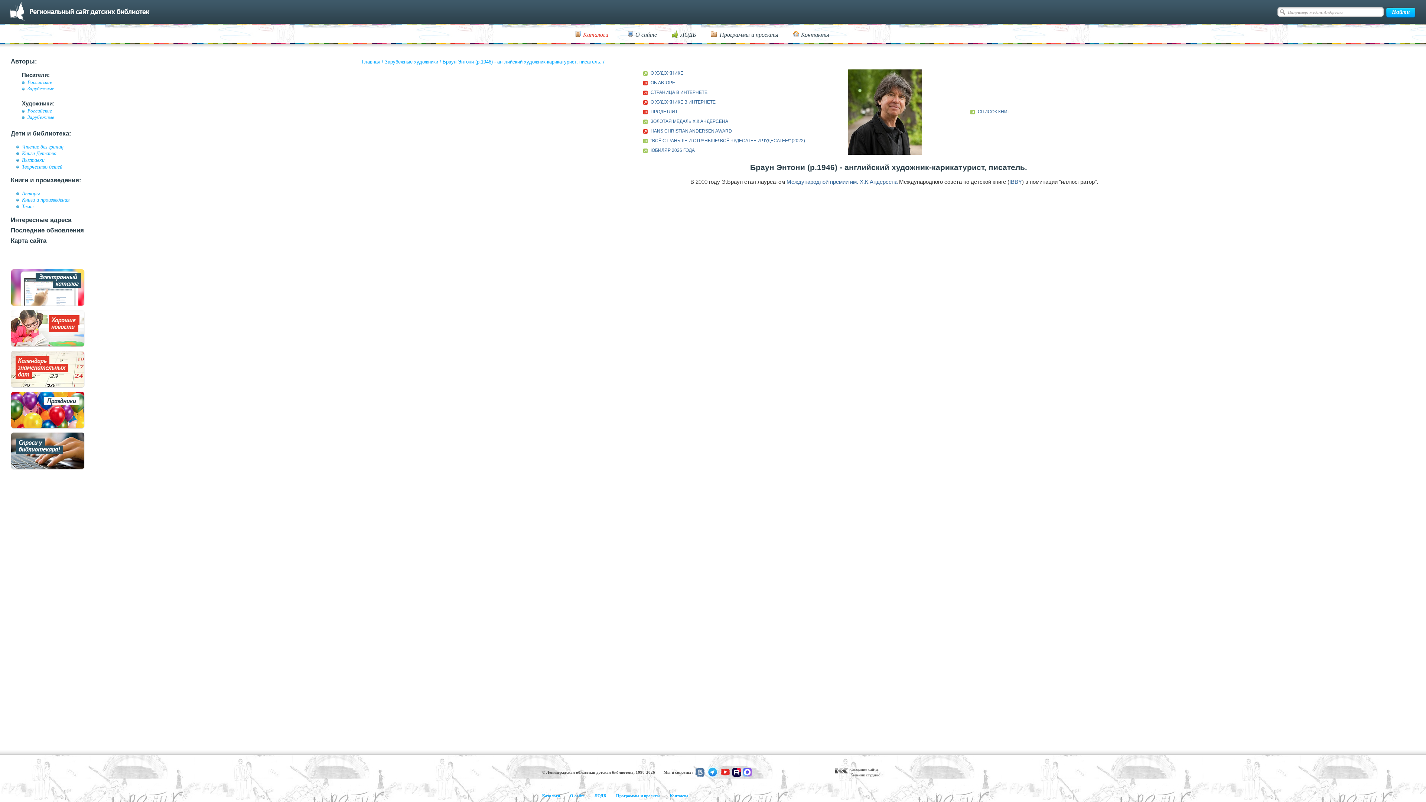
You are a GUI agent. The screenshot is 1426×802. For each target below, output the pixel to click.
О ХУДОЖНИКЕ (667, 73)
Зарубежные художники (411, 62)
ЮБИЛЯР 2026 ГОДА (673, 150)
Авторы (31, 193)
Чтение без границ (43, 147)
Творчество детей (42, 167)
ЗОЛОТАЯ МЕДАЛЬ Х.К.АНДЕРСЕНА (689, 121)
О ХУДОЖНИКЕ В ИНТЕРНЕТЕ (683, 102)
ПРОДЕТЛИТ (664, 111)
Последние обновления (47, 230)
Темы (27, 206)
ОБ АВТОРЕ (663, 82)
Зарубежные (40, 88)
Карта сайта (28, 240)
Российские (39, 82)
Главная (371, 62)
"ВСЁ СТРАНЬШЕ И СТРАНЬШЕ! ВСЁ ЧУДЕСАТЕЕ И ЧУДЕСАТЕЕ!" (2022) (728, 140)
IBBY (1015, 182)
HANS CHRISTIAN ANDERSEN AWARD (691, 131)
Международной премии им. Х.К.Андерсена (842, 182)
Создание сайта (864, 769)
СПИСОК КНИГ (994, 111)
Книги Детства (39, 153)
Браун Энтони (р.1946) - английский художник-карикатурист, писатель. (522, 62)
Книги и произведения (46, 200)
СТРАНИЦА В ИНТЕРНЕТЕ (679, 92)
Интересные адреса (41, 220)
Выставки (33, 160)
